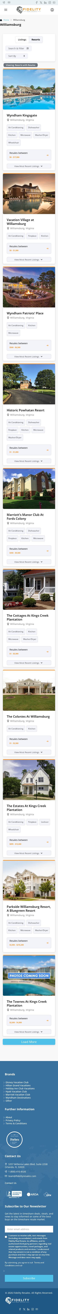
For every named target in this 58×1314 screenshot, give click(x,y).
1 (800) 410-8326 (17, 1171)
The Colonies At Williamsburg (28, 716)
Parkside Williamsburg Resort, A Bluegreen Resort (29, 908)
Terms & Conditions (16, 1123)
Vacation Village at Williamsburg (20, 222)
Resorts (36, 39)
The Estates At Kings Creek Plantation (26, 808)
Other (9, 1100)
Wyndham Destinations (18, 1097)
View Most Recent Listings (27, 166)
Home (6, 20)
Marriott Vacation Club (18, 1094)
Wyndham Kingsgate (22, 115)
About (9, 1117)
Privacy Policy (13, 1120)
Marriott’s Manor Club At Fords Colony (25, 516)
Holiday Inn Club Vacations (20, 1088)
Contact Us (10, 1183)
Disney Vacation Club (17, 1082)
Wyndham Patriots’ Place (25, 313)
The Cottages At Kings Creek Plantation (27, 617)
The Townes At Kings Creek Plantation (27, 1003)
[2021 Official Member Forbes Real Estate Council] (14, 1140)
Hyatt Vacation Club (16, 1091)
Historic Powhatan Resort (25, 410)
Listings (22, 39)
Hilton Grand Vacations (18, 1085)
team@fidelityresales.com (22, 1176)
